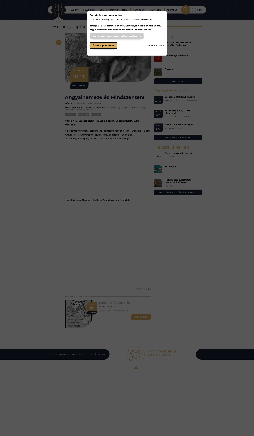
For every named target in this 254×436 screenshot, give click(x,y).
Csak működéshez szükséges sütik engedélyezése (116, 36)
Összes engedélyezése (103, 45)
